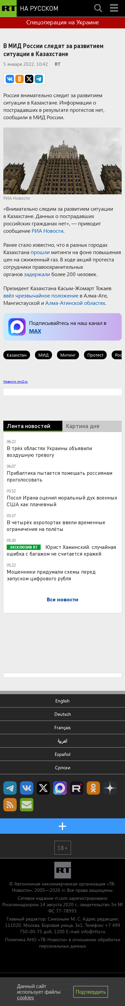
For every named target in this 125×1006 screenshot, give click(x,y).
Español (62, 754)
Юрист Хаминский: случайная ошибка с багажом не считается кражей (61, 550)
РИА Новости (47, 230)
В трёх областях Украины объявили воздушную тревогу (49, 451)
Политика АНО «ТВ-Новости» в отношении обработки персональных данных (62, 942)
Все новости (62, 599)
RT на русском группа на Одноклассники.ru (93, 788)
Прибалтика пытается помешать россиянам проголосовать (59, 476)
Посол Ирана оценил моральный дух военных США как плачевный (62, 501)
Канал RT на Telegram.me (10, 788)
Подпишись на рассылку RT (26, 804)
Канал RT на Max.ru (60, 788)
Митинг (68, 355)
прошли (40, 251)
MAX (35, 330)
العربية (62, 741)
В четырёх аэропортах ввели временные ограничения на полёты (56, 525)
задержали (37, 273)
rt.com (61, 898)
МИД (43, 355)
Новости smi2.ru (15, 381)
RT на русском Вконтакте (26, 788)
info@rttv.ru (93, 931)
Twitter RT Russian (43, 788)
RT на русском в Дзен (110, 788)
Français (62, 727)
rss (10, 804)
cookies (25, 997)
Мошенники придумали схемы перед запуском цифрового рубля (51, 575)
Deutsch (62, 714)
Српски (62, 767)
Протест (95, 355)
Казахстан (17, 355)
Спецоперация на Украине (62, 22)
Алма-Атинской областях (75, 302)
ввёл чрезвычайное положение (40, 295)
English (62, 700)
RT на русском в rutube (76, 788)
